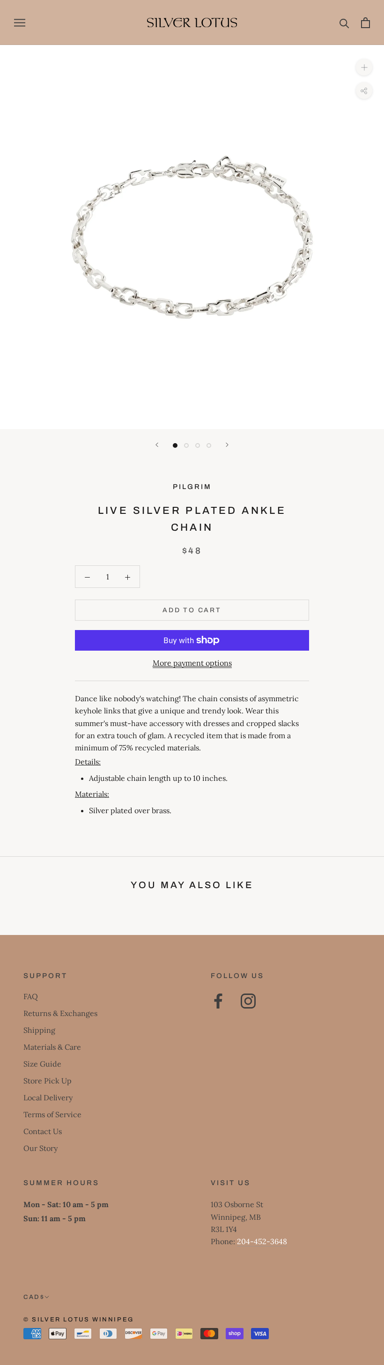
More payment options (192, 663)
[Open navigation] (19, 22)
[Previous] (156, 445)
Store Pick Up (47, 1080)
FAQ (30, 996)
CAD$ (33, 1297)
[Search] (344, 23)
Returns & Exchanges (60, 1013)
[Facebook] (218, 1001)
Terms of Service (52, 1114)
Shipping (39, 1030)
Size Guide (42, 1063)
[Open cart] (365, 22)
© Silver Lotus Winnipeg (78, 1319)
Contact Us (42, 1131)
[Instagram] (248, 1001)
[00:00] (192, 237)
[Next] (227, 445)
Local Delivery (48, 1097)
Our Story (40, 1148)
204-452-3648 (262, 1241)
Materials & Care (52, 1047)
